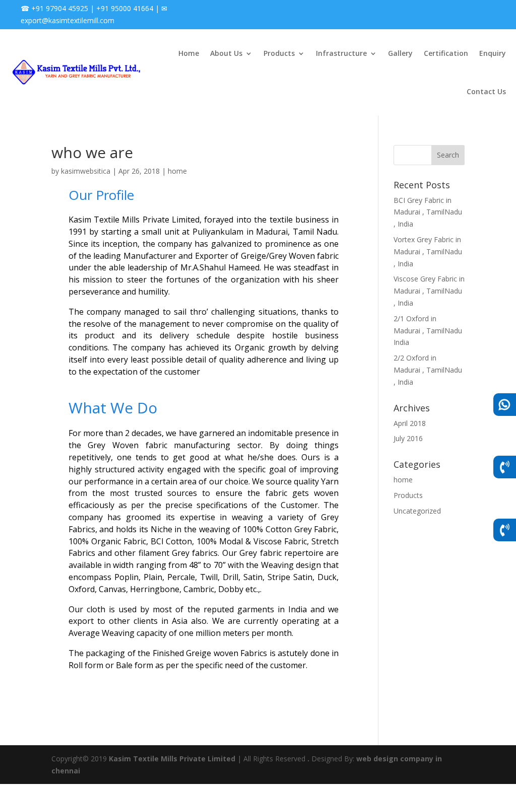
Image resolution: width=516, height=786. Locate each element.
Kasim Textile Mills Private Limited (172, 758)
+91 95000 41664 (124, 8)
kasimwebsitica (85, 171)
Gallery (400, 53)
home (177, 171)
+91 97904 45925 (59, 8)
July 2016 (408, 438)
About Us (226, 53)
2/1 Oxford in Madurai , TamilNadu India (428, 330)
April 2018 (410, 423)
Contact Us (486, 91)
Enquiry (492, 53)
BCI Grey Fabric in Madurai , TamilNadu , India (428, 212)
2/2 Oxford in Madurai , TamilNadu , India (428, 370)
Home (188, 53)
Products (279, 53)
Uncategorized (417, 511)
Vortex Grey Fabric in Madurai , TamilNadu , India (428, 251)
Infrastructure (341, 53)
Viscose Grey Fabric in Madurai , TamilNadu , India (429, 291)
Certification (446, 53)
